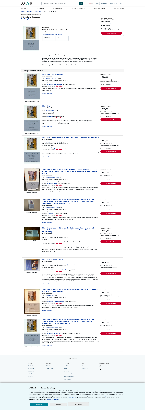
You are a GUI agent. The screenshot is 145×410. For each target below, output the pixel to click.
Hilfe (121, 3)
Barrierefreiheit (67, 381)
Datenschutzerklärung (69, 373)
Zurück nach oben (72, 358)
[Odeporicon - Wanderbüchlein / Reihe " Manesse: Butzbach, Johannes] (32, 163)
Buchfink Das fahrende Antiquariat (57, 270)
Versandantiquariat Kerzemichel (56, 148)
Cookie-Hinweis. (72, 397)
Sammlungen (40, 8)
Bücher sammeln (57, 8)
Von (47, 38)
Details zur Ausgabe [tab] (61, 55)
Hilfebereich (84, 365)
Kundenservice (85, 368)
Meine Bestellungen (32, 373)
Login (97, 3)
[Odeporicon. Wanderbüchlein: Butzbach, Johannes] (32, 271)
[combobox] (60, 3)
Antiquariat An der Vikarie (54, 242)
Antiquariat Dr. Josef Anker (55, 333)
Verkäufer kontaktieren (47, 93)
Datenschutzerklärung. (53, 399)
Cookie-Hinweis (67, 379)
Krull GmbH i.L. (51, 213)
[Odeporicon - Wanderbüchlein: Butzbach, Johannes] (32, 100)
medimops (50, 116)
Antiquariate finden (99, 8)
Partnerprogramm (50, 368)
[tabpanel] (70, 61)
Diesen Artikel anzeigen (106, 23)
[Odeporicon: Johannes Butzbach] (32, 131)
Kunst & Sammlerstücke (78, 8)
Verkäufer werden (119, 8)
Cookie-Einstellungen (101, 396)
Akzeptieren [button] (39, 404)
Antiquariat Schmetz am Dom (55, 301)
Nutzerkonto (104, 3)
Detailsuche (24, 8)
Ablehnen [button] (58, 404)
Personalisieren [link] (78, 404)
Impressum (66, 371)
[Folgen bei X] (100, 369)
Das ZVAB (66, 365)
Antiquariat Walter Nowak (54, 84)
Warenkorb (30, 376)
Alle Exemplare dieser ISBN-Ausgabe (52, 34)
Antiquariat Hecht (52, 183)
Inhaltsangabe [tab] (48, 55)
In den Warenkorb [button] (111, 33)
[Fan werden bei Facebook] (100, 366)
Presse (65, 368)
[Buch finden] (81, 3)
